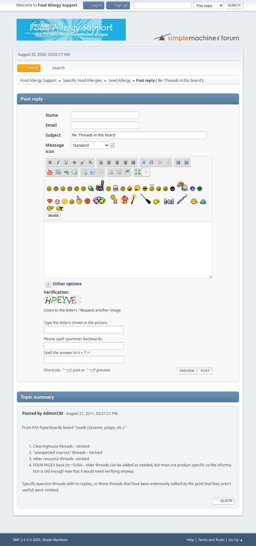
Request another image (100, 310)
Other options (67, 284)
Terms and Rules (211, 539)
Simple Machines (55, 540)
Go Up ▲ (236, 539)
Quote (226, 500)
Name (52, 115)
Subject (53, 135)
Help (190, 539)
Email (51, 125)
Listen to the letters (60, 310)
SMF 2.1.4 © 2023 (26, 540)
